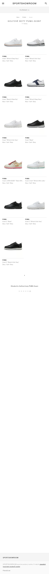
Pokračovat (6, 570)
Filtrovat (24, 10)
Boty (18, 17)
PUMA (24, 17)
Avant (30, 17)
